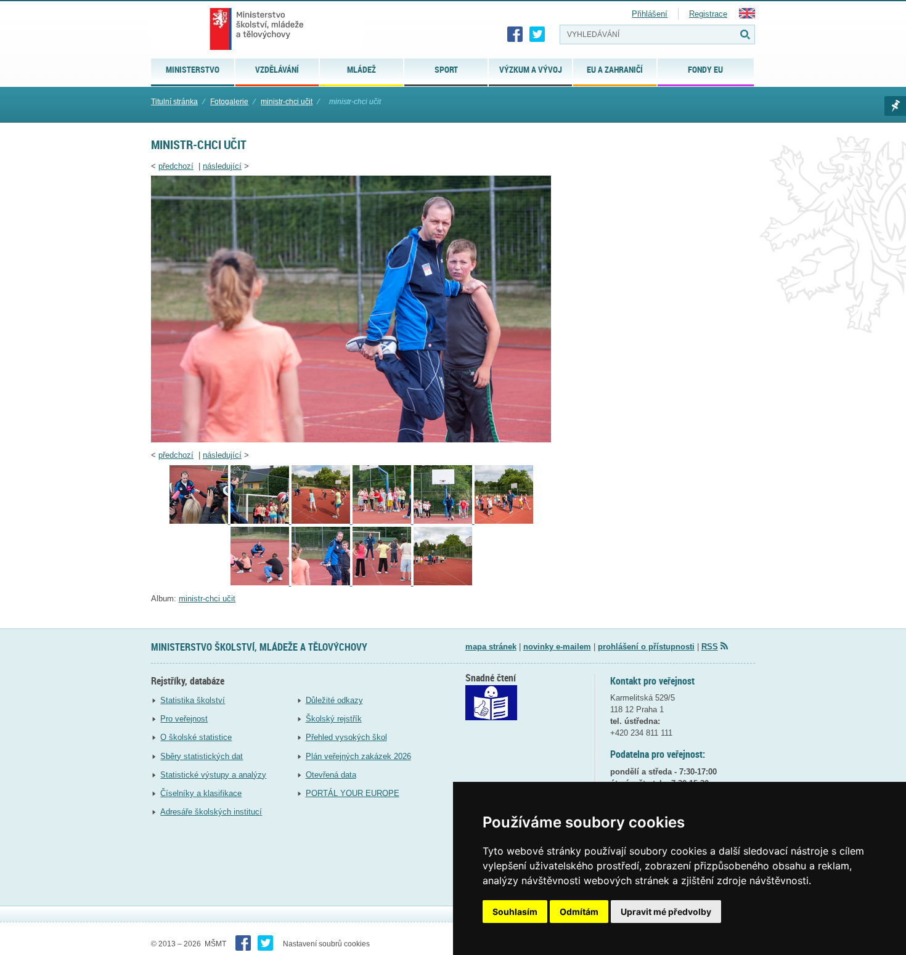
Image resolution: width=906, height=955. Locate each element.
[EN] (747, 15)
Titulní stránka (174, 101)
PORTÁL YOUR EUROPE (352, 793)
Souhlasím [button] (514, 911)
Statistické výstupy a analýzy (213, 774)
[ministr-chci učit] (351, 439)
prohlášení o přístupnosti (646, 646)
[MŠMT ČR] (256, 29)
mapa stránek (490, 646)
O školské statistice (196, 737)
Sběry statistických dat (201, 756)
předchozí (176, 166)
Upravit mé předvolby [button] (666, 911)
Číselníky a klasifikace (201, 793)
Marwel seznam (895, 106)
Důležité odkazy (334, 700)
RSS (709, 646)
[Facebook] (515, 34)
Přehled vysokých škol (346, 737)
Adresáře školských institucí (211, 811)
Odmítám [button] (579, 911)
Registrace (708, 13)
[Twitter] (537, 34)
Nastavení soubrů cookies (326, 944)
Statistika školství (192, 700)
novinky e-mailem (557, 646)
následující (222, 166)
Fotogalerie (229, 101)
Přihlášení (649, 13)
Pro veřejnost (184, 718)
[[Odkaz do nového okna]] (491, 717)
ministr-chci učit (286, 101)
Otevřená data (331, 774)
